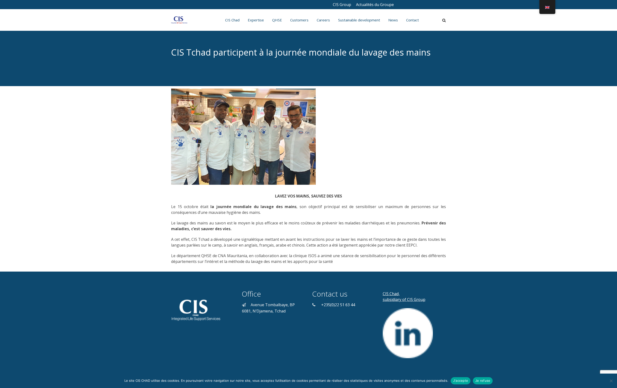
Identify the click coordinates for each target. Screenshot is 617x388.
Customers (299, 20)
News (393, 20)
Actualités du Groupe (375, 4)
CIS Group (342, 4)
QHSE (277, 20)
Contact (412, 20)
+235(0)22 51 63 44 (338, 304)
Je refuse (482, 380)
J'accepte (460, 380)
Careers (323, 20)
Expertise (256, 20)
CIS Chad (232, 20)
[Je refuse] (611, 380)
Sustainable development (359, 20)
